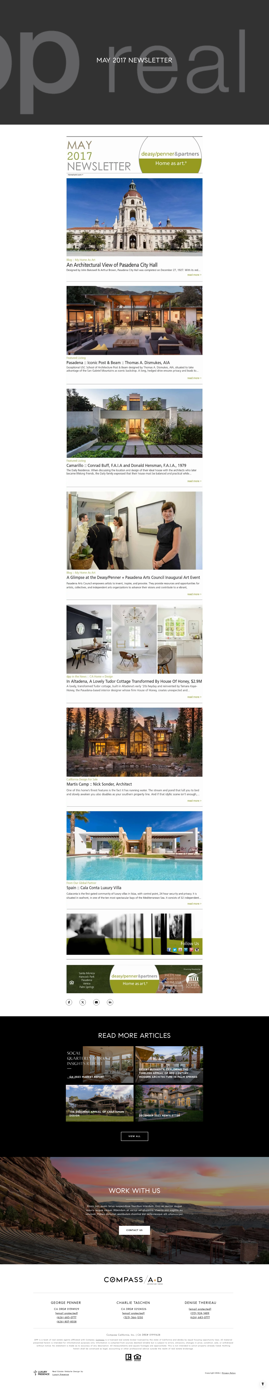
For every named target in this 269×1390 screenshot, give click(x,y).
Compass (100, 1340)
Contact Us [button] (134, 1230)
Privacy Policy (229, 1373)
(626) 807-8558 (67, 1321)
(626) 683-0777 (66, 1317)
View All (134, 1136)
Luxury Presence (60, 1374)
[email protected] (200, 1309)
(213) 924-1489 (200, 1313)
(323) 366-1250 (133, 1317)
